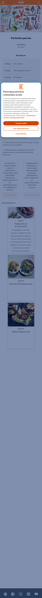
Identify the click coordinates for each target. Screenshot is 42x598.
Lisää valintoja (21, 134)
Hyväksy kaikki (21, 123)
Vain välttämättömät (21, 128)
